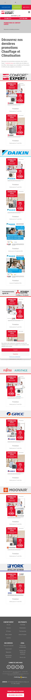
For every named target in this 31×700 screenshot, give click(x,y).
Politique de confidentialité (14, 356)
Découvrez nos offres (15, 695)
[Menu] (29, 12)
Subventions (17, 7)
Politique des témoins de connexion (22, 652)
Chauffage (22, 624)
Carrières (8, 638)
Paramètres (15, 354)
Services (8, 628)
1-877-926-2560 (23, 18)
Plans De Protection (8, 645)
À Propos (8, 631)
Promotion (15, 109)
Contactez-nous (9, 63)
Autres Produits (22, 634)
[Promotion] (15, 94)
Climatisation (22, 628)
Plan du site (22, 657)
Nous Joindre (8, 634)
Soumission (27, 7)
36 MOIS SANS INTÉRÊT (6, 7)
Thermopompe (22, 631)
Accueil (8, 624)
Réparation (8, 652)
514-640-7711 (7, 18)
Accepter (16, 350)
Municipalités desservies (8, 656)
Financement (8, 649)
